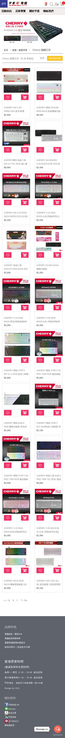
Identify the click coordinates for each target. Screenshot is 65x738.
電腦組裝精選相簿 (12, 638)
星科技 (13, 717)
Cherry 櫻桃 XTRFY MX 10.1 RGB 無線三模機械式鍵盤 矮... (16, 374)
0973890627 (13, 721)
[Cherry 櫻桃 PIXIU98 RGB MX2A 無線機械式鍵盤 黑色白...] (49, 80)
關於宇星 (34, 11)
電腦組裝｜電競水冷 (13, 634)
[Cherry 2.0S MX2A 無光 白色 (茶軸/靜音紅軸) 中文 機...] (49, 501)
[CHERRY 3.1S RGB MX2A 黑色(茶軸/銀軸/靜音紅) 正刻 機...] (16, 291)
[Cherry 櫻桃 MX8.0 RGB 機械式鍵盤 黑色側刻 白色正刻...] (16, 396)
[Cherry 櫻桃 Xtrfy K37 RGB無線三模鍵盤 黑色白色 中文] (49, 396)
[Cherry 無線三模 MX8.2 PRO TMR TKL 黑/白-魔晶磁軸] (49, 448)
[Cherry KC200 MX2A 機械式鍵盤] (49, 238)
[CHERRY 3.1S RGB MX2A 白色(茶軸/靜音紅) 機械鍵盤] (49, 185)
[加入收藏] (7, 97)
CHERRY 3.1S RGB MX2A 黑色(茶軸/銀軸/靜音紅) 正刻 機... (15, 321)
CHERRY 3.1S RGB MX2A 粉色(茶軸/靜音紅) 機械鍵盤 (15, 532)
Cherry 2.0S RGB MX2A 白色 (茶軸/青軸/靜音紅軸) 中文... (48, 321)
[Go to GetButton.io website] (58, 735)
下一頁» (23, 600)
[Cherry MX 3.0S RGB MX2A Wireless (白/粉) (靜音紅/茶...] (16, 185)
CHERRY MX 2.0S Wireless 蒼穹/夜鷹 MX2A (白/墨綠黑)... (14, 111)
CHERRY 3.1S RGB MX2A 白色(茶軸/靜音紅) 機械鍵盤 (48, 216)
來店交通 (12, 713)
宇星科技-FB (13, 705)
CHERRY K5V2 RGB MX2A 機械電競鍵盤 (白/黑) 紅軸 (15, 584)
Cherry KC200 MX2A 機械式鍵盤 (47, 267)
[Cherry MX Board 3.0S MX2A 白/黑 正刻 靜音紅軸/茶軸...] (49, 133)
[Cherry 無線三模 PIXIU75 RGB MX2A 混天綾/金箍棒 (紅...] (16, 238)
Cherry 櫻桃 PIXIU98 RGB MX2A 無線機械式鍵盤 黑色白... (48, 111)
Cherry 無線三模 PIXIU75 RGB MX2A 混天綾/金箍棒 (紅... (16, 269)
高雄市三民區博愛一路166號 (29, 683)
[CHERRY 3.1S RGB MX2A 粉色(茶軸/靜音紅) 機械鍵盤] (16, 501)
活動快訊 (7, 11)
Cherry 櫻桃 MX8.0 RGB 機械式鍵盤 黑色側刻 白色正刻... (15, 426)
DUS (17, 688)
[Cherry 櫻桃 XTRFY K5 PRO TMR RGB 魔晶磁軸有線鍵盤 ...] (49, 343)
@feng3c (12, 709)
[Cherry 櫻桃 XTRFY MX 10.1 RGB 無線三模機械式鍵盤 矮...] (16, 343)
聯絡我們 (48, 11)
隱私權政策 (9, 725)
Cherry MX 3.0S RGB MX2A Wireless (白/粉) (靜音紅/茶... (16, 216)
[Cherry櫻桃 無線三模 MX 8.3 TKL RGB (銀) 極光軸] (16, 133)
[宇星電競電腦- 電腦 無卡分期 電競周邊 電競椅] (18, 3)
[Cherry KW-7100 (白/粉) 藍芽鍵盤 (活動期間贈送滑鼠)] (49, 553)
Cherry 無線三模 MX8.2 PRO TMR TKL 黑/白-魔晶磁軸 (48, 479)
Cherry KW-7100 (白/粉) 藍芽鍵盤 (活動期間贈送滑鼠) (48, 584)
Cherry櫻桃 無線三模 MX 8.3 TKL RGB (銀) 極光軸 (15, 164)
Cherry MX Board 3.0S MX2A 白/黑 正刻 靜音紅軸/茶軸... (48, 164)
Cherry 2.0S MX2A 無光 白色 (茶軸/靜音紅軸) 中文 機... (47, 532)
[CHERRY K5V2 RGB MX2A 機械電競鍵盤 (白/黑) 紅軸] (16, 553)
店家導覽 (20, 11)
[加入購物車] (25, 97)
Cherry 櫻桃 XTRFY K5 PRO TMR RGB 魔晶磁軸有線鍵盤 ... (48, 374)
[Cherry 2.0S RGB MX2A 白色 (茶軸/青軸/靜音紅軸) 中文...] (49, 291)
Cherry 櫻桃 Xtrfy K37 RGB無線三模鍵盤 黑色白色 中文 (48, 426)
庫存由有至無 (55, 58)
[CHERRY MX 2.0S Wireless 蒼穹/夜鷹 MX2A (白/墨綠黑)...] (16, 80)
